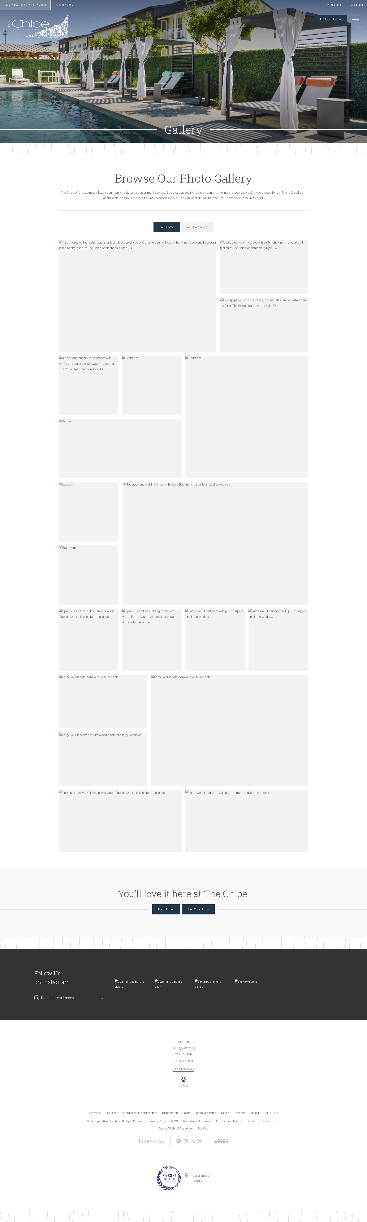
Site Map (203, 1128)
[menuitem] (95, 1113)
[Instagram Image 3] (211, 984)
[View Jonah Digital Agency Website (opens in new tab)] (221, 1142)
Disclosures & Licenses (197, 1121)
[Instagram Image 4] (251, 981)
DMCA (175, 1121)
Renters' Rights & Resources (176, 1128)
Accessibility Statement (230, 1121)
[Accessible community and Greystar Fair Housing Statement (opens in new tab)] (193, 1142)
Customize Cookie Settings (264, 1121)
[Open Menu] (355, 19)
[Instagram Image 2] (171, 984)
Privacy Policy (157, 1121)
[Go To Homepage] (38, 26)
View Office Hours (183, 1068)
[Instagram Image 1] (131, 984)
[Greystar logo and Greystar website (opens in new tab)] (152, 1142)
